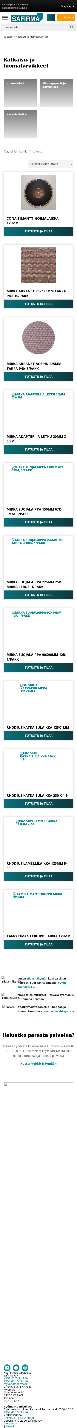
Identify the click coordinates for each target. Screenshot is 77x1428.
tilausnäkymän (37, 978)
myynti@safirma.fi (15, 1384)
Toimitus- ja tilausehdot (19, 1418)
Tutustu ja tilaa (39, 231)
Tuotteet (8, 36)
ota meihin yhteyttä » (58, 1011)
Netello (11, 1426)
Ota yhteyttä (67, 6)
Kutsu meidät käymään (38, 1064)
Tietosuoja (11, 1423)
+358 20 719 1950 (16, 1378)
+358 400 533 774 (16, 1381)
